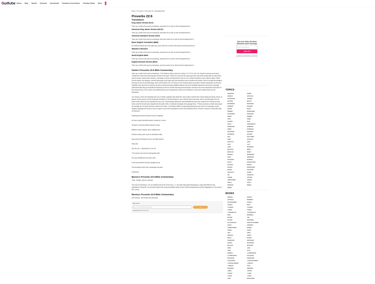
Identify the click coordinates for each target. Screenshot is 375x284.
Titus (248, 265)
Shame (249, 172)
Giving (229, 129)
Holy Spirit (250, 136)
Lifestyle (230, 141)
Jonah (249, 235)
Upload (34, 3)
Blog (26, 3)
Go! (200, 207)
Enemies (249, 116)
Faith (229, 119)
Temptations (231, 180)
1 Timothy (250, 263)
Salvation (250, 169)
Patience (250, 159)
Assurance (231, 98)
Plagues (230, 164)
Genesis (230, 197)
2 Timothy (230, 265)
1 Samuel (230, 207)
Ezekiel (249, 227)
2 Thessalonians (232, 263)
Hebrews (250, 268)
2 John (229, 276)
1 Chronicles (231, 212)
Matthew (250, 245)
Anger (249, 93)
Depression (251, 111)
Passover (230, 159)
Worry (229, 187)
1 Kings (229, 210)
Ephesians (230, 258)
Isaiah (229, 225)
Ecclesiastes (231, 222)
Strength (250, 175)
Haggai (229, 243)
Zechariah (250, 243)
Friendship (231, 126)
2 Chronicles (251, 212)
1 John (249, 273)
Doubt (229, 116)
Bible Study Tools (144, 210)
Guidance (250, 131)
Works (249, 185)
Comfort (230, 106)
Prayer (229, 167)
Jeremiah (250, 225)
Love (229, 144)
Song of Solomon (252, 222)
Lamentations (232, 227)
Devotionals (54, 3)
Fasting (229, 121)
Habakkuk (230, 240)
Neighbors (250, 154)
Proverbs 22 (149, 11)
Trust (249, 182)
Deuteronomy (232, 202)
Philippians (250, 258)
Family (249, 119)
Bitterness (231, 103)
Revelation (250, 278)
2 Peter (229, 273)
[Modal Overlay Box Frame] (246, 49)
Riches (229, 169)
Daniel (229, 230)
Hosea (249, 230)
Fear (248, 121)
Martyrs (230, 149)
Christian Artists (89, 3)
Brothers (250, 103)
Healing (249, 134)
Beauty (249, 101)
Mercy (249, 149)
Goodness (250, 129)
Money (249, 152)
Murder (230, 154)
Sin (228, 175)
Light (248, 141)
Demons (230, 111)
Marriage (250, 147)
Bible (133, 11)
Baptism (230, 101)
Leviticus (230, 199)
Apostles (250, 96)
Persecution (251, 162)
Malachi (230, 245)
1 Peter (249, 270)
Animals (230, 96)
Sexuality (230, 172)
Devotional (231, 114)
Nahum (249, 237)
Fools (229, 124)
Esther (229, 217)
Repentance (251, 167)
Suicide (229, 177)
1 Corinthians (251, 253)
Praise (249, 164)
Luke (248, 248)
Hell (228, 136)
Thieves (249, 180)
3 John (249, 276)
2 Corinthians (232, 255)
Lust (248, 144)
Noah (229, 157)
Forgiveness (251, 124)
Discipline (250, 114)
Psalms (229, 220)
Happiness (230, 134)
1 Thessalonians (252, 260)
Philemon (230, 268)
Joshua (249, 202)
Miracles (230, 152)
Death (249, 108)
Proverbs (140, 11)
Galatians (250, 255)
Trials (229, 182)
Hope (229, 139)
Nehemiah (250, 215)
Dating (229, 108)
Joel (228, 232)
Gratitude (230, 131)
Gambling (250, 126)
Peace (229, 162)
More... (100, 3)
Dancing (250, 106)
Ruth (248, 204)
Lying (229, 147)
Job (248, 217)
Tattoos (249, 177)
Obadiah (230, 235)
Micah (229, 237)
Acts (248, 250)
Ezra (229, 215)
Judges (229, 204)
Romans (230, 253)
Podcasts (43, 3)
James (229, 270)
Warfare (230, 185)
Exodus (249, 197)
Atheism (249, 98)
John (229, 250)
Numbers (250, 199)
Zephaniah (250, 240)
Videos (19, 3)
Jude (229, 278)
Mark (229, 248)
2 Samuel (250, 207)
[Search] (105, 3)
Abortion (230, 93)
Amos (248, 232)
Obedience (250, 157)
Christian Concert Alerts (71, 3)
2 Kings (249, 210)
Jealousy (250, 139)
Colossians (231, 260)
